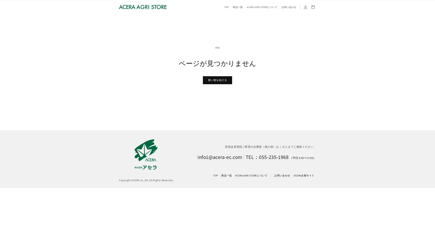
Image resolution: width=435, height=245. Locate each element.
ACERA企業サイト (304, 175)
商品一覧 (226, 175)
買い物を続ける (217, 80)
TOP (215, 175)
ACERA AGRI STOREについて (251, 175)
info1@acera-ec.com (219, 157)
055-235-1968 (274, 157)
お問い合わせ (282, 175)
